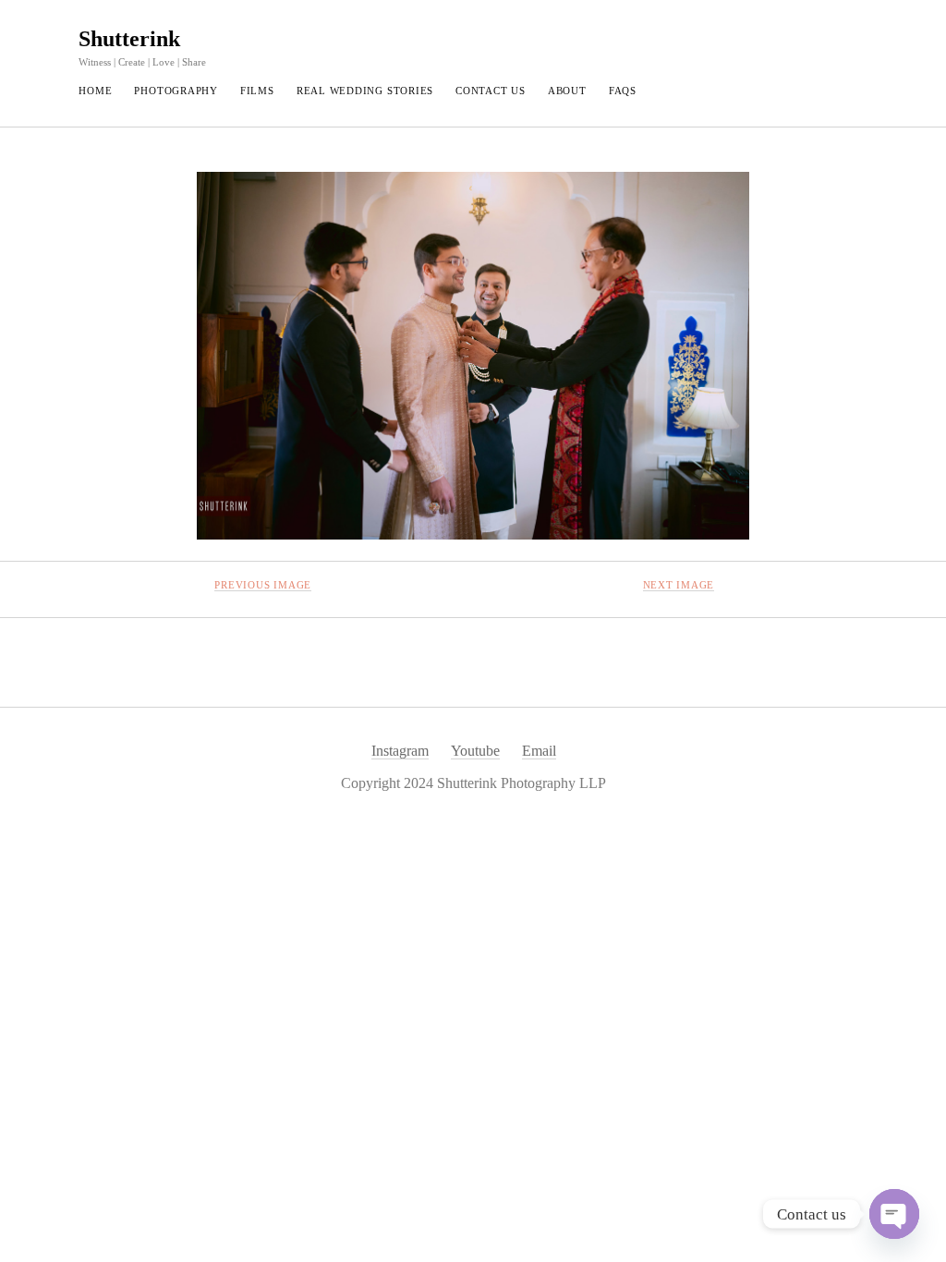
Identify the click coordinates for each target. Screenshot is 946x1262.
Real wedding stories (365, 90)
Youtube (475, 750)
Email (539, 750)
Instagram (400, 750)
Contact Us (490, 90)
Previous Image (262, 584)
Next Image (679, 584)
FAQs (623, 90)
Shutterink (129, 39)
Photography (175, 90)
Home (95, 90)
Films (257, 90)
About (567, 90)
